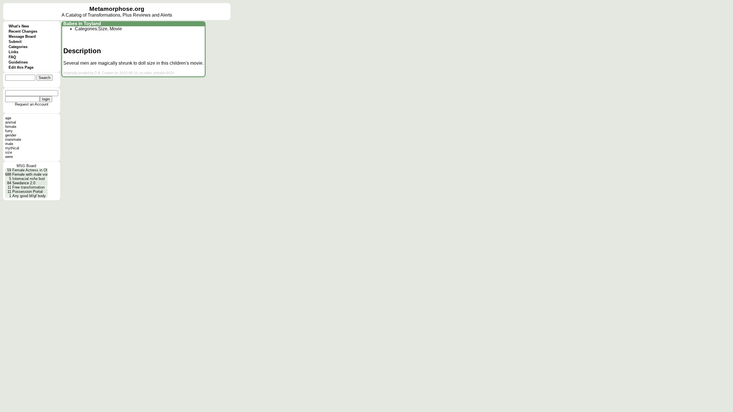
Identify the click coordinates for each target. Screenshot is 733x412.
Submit (15, 41)
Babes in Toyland (82, 23)
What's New (19, 26)
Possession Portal (27, 191)
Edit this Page (21, 67)
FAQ (12, 57)
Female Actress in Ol (29, 170)
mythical (12, 148)
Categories (18, 47)
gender (10, 135)
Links (13, 52)
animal (10, 122)
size (8, 152)
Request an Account (31, 104)
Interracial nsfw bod (28, 179)
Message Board (22, 36)
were (9, 156)
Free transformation (28, 187)
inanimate (13, 139)
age (8, 118)
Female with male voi (30, 174)
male (9, 144)
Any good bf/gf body (29, 196)
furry (9, 131)
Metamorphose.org (116, 8)
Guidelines (18, 62)
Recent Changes (23, 31)
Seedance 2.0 (23, 183)
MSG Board (26, 166)
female (10, 126)
